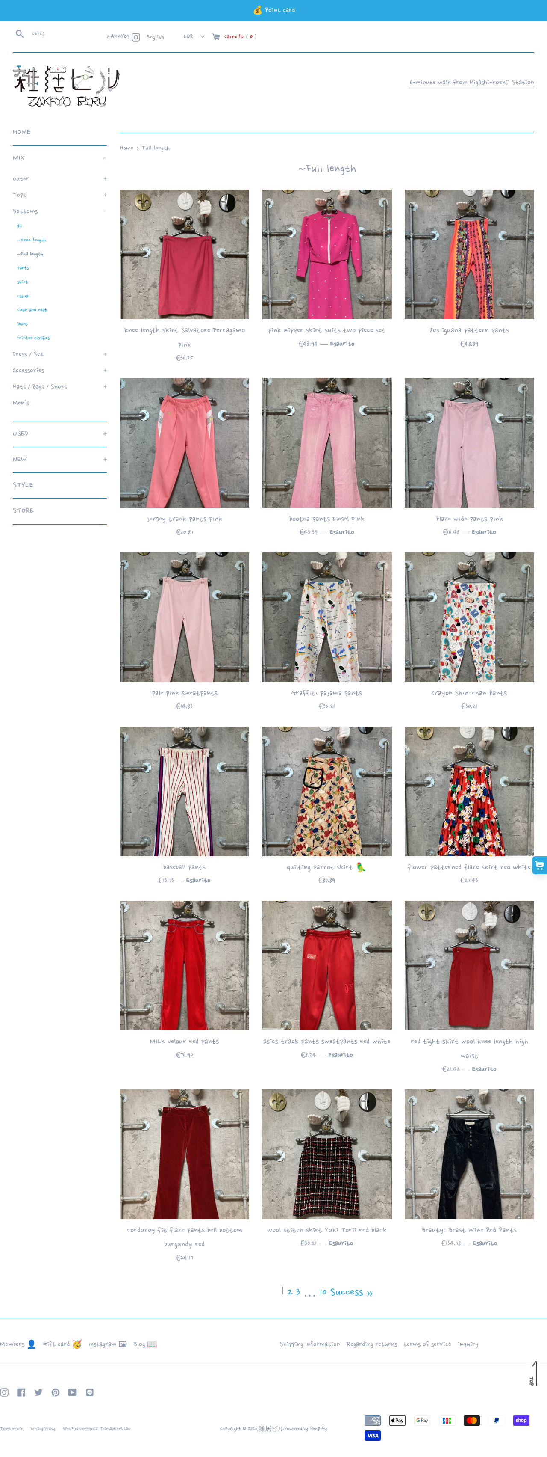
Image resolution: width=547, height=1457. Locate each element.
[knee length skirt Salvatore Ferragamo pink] (184, 254)
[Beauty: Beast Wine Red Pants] (469, 1154)
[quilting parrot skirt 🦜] (326, 791)
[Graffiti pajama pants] (326, 617)
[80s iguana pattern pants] (469, 254)
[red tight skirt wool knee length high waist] (469, 965)
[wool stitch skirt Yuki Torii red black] (326, 1154)
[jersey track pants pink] (184, 442)
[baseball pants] (184, 791)
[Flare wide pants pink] (469, 442)
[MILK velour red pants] (184, 965)
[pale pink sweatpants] (184, 617)
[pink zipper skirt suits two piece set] (326, 254)
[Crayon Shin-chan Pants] (469, 617)
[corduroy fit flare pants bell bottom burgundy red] (184, 1154)
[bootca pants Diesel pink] (326, 442)
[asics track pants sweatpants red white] (326, 965)
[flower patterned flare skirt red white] (469, 791)
